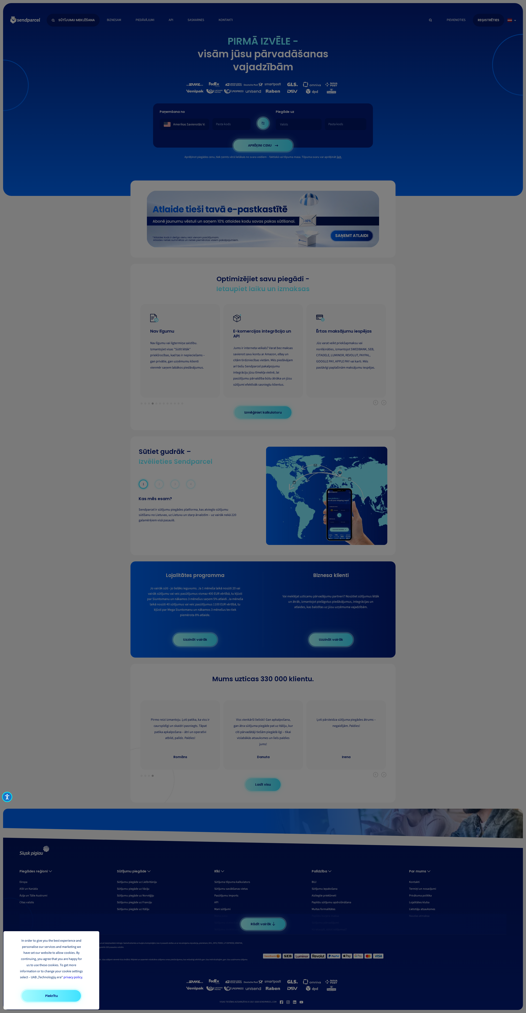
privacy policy (72, 977)
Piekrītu (51, 995)
